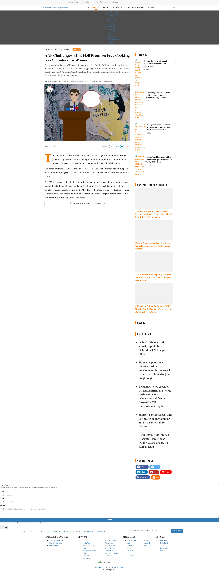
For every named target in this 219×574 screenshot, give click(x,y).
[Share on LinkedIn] (122, 147)
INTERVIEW (151, 8)
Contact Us (114, 2)
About (71, 2)
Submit (109, 520)
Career (78, 2)
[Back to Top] (2, 527)
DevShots (147, 540)
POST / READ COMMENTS (93, 203)
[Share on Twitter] (117, 147)
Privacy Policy (119, 567)
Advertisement (88, 2)
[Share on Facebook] (111, 147)
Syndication (53, 546)
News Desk (148, 546)
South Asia (86, 543)
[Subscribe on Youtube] (127, 147)
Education (111, 20)
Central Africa (87, 556)
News (56, 49)
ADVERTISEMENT (54, 532)
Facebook (143, 467)
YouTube (163, 546)
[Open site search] (174, 8)
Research (147, 543)
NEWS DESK (96, 8)
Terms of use (108, 567)
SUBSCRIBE (177, 531)
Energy (112, 22)
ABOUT (32, 532)
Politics (111, 25)
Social (112, 33)
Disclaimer (99, 567)
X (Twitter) (164, 543)
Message (3, 505)
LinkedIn (143, 472)
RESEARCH (106, 8)
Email (2, 498)
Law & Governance (112, 27)
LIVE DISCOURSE (117, 8)
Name (2, 491)
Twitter (156, 467)
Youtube (167, 472)
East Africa (86, 558)
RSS (157, 477)
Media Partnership (102, 2)
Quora (155, 472)
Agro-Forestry (112, 11)
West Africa (109, 543)
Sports (112, 36)
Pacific (84, 540)
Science (112, 31)
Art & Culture (112, 14)
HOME (24, 532)
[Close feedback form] (218, 485)
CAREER (41, 532)
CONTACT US (101, 532)
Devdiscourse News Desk (52, 81)
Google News (143, 477)
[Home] (88, 8)
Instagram (164, 548)
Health (112, 29)
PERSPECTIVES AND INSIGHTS (135, 8)
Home (48, 49)
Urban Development (111, 40)
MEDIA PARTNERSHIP (72, 532)
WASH (112, 42)
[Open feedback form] (6, 527)
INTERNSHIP (88, 532)
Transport (111, 38)
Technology (112, 16)
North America (110, 551)
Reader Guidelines (55, 543)
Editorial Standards (56, 540)
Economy (112, 18)
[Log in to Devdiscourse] (146, 2)
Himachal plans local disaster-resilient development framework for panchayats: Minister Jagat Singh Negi (156, 370)
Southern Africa (110, 540)
